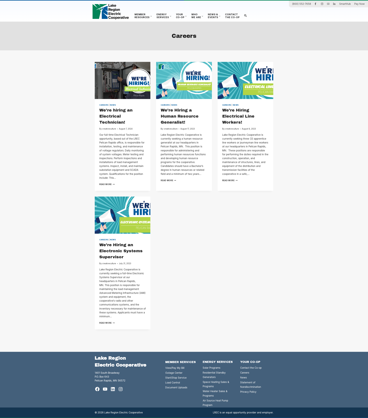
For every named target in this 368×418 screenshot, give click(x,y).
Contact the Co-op (251, 367)
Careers (103, 105)
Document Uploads (176, 387)
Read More (107, 184)
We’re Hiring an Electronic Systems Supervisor (121, 251)
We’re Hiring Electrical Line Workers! (238, 116)
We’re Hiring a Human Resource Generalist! (180, 116)
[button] (245, 16)
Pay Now (359, 3)
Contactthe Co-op (232, 16)
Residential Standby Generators (214, 375)
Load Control (172, 382)
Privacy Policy (248, 391)
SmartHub (345, 3)
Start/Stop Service (176, 377)
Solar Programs (211, 367)
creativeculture (109, 129)
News (113, 105)
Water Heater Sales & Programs (215, 393)
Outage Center (173, 372)
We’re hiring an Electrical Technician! (116, 116)
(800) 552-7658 (301, 3)
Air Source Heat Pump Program (215, 402)
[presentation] (122, 80)
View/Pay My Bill (174, 367)
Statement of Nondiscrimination (250, 384)
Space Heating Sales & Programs (216, 384)
